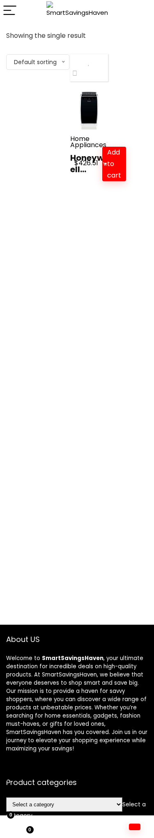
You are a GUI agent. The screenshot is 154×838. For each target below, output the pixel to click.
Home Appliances (88, 142)
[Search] (141, 11)
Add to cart (114, 164)
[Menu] (10, 11)
